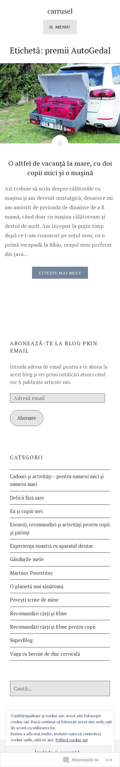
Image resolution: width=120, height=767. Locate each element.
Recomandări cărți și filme (38, 613)
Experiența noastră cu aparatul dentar (51, 546)
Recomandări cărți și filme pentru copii (52, 627)
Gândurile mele (27, 559)
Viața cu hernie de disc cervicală (45, 654)
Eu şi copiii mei (26, 511)
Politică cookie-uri (72, 739)
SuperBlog (21, 640)
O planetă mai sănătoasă (36, 586)
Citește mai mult (60, 272)
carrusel (60, 11)
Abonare (26, 418)
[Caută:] (60, 688)
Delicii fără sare (27, 498)
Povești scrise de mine (34, 600)
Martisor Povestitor (31, 573)
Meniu (63, 26)
